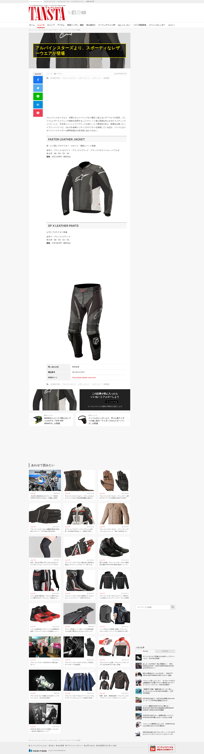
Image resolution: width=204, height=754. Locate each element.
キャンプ (51, 25)
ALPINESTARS (55, 78)
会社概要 (61, 745)
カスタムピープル (64, 1)
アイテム (61, 25)
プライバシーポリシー (75, 745)
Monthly (165, 651)
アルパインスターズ (69, 78)
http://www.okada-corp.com (84, 377)
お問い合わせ (90, 745)
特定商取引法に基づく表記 (107, 745)
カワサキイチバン (78, 1)
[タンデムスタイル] (47, 13)
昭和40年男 (90, 1)
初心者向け (91, 25)
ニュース (41, 25)
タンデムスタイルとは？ (39, 745)
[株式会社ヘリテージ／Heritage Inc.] (38, 750)
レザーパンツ (96, 78)
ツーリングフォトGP (106, 25)
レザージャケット (84, 78)
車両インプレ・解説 (75, 25)
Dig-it (53, 745)
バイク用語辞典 (139, 25)
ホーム (32, 25)
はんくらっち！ (124, 25)
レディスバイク (50, 1)
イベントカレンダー (157, 25)
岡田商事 (106, 78)
